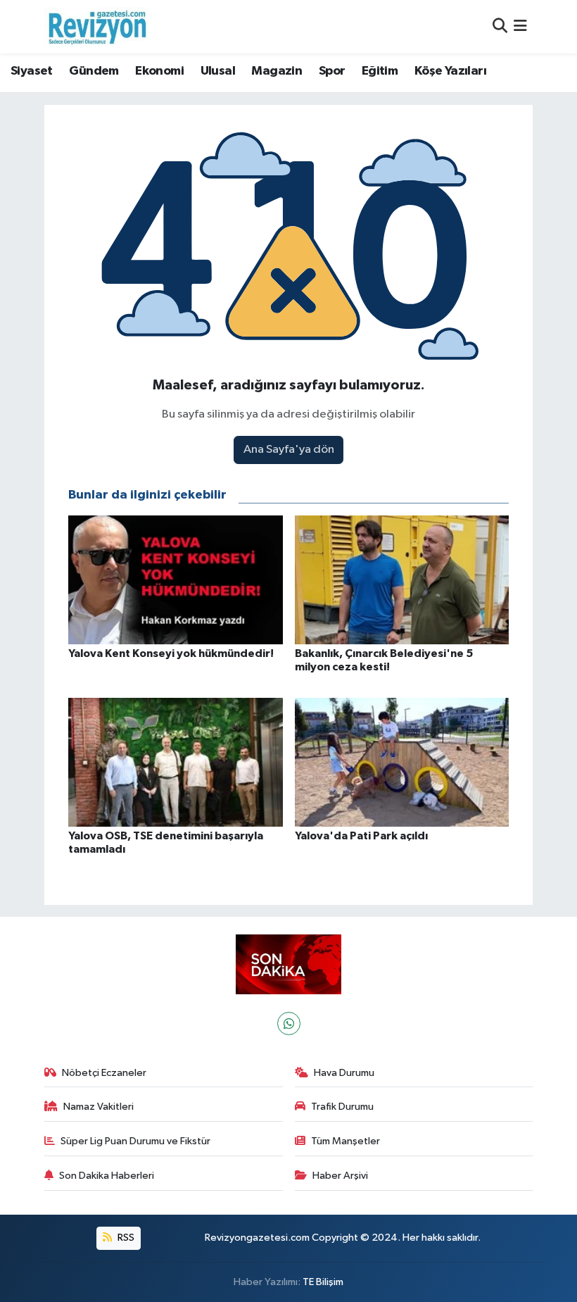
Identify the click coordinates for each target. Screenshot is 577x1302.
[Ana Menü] (520, 26)
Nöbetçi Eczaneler (104, 1073)
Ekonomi (159, 71)
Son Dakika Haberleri (106, 1175)
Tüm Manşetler (345, 1141)
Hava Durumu (344, 1073)
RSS (124, 1237)
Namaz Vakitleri (98, 1106)
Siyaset (32, 71)
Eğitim (380, 71)
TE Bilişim (323, 1282)
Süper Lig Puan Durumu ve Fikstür (135, 1141)
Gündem (93, 71)
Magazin (276, 71)
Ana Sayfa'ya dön (288, 450)
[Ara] (500, 26)
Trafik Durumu (342, 1106)
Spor (332, 71)
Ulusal (218, 71)
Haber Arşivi (340, 1175)
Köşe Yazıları (450, 71)
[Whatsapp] (288, 1023)
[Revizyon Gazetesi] (97, 27)
